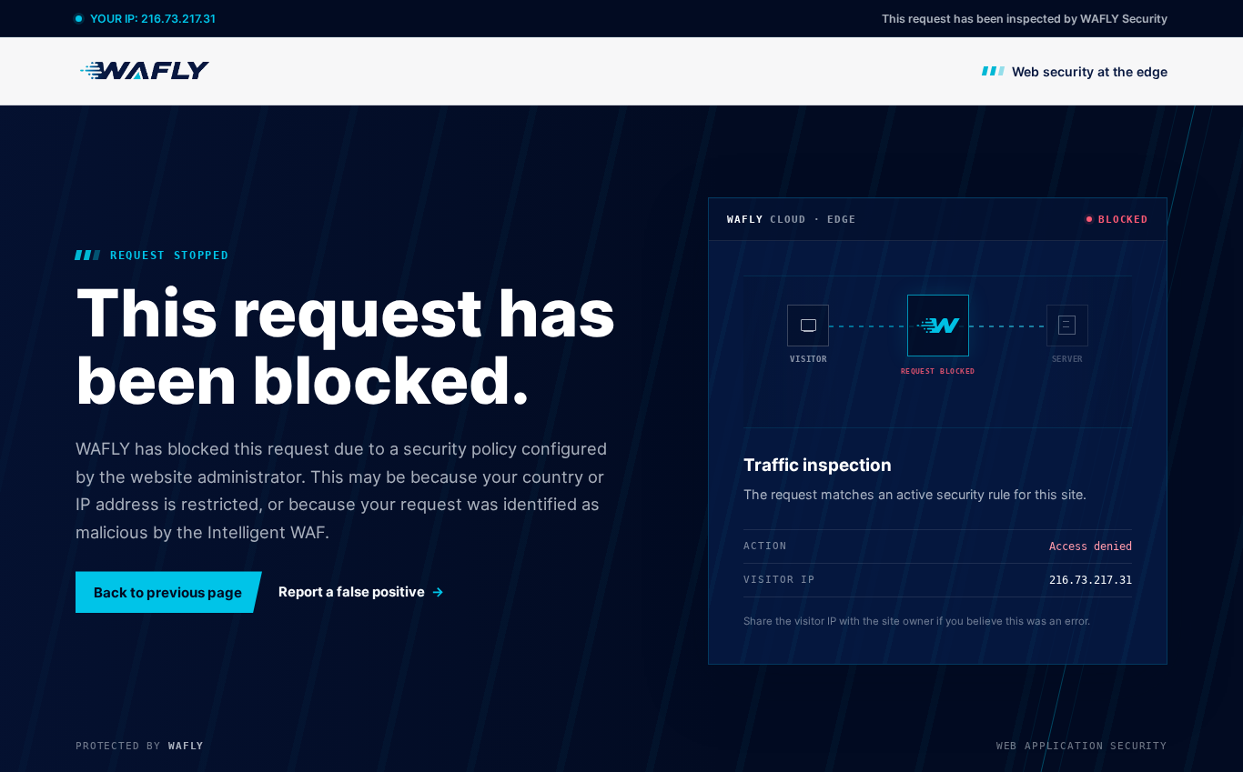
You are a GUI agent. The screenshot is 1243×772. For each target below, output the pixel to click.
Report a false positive (351, 592)
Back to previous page (168, 592)
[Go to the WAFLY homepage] (146, 70)
